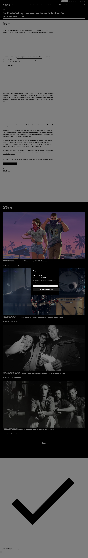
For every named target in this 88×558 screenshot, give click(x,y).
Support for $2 (45, 285)
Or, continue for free (45, 293)
